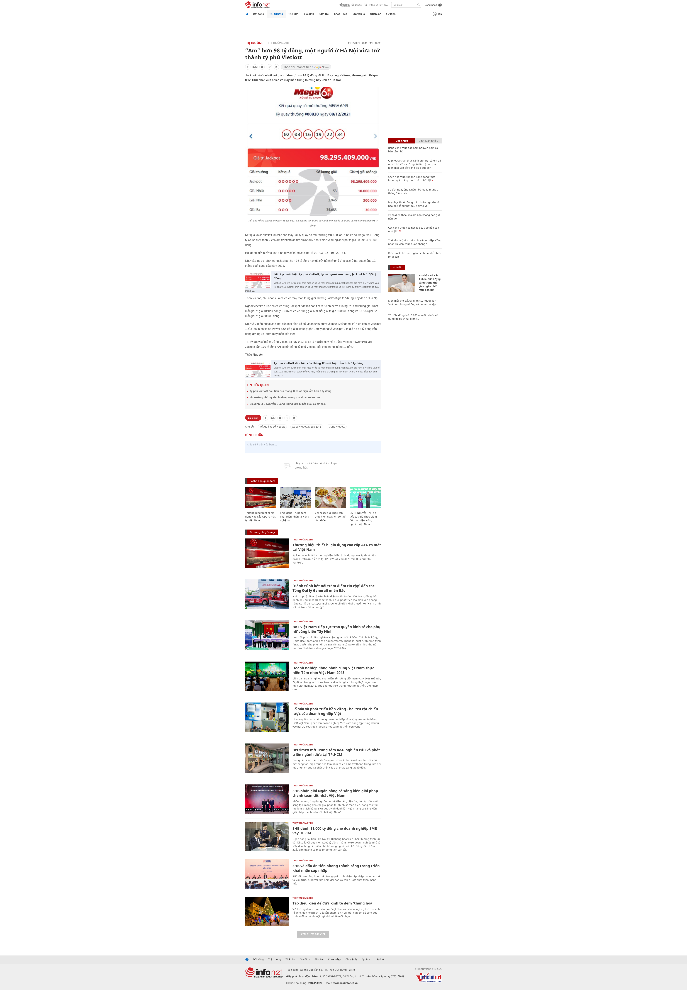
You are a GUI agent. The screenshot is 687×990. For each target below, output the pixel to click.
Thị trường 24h (278, 43)
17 (433, 180)
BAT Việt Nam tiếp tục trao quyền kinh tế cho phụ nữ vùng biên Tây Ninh (336, 629)
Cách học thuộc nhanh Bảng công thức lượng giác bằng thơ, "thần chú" (411, 178)
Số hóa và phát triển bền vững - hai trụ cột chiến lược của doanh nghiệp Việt (335, 711)
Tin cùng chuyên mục (263, 532)
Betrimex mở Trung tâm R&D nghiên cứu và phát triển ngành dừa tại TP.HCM (336, 752)
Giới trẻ (324, 14)
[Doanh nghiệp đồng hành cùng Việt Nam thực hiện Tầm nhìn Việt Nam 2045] (267, 676)
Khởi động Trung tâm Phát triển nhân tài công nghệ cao (294, 516)
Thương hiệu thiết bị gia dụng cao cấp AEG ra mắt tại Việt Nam (260, 516)
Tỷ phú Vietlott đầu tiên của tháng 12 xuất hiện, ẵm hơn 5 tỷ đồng (319, 363)
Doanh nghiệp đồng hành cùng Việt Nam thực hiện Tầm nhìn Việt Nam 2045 (333, 670)
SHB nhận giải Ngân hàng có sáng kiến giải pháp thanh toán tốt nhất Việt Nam (335, 793)
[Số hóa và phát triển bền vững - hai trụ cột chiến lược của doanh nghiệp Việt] (267, 717)
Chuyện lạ (359, 14)
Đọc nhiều (402, 140)
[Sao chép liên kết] (269, 67)
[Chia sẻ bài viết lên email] (262, 67)
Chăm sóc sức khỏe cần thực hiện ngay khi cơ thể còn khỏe (330, 516)
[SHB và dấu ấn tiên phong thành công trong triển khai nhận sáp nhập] (267, 874)
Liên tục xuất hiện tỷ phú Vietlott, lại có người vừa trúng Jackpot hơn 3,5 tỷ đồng (325, 276)
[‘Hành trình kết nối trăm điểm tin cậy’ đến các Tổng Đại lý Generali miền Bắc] (267, 594)
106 (398, 231)
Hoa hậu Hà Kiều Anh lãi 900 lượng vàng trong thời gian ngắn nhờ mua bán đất (430, 282)
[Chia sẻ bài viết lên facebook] (247, 67)
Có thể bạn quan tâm (262, 481)
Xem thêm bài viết (313, 934)
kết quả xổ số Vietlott (272, 426)
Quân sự (375, 14)
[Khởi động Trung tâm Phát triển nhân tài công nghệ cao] (295, 497)
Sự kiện (391, 14)
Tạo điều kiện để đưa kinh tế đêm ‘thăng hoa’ (333, 903)
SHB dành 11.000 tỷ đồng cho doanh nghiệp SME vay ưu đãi (335, 830)
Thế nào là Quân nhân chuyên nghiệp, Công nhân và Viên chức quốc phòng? (415, 242)
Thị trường (276, 14)
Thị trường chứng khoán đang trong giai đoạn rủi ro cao (285, 397)
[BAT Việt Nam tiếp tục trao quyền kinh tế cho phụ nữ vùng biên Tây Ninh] (267, 635)
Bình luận (253, 417)
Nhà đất (397, 267)
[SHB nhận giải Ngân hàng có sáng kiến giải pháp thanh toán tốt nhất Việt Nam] (267, 799)
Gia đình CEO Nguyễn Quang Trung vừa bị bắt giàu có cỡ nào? (288, 404)
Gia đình (309, 14)
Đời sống (258, 14)
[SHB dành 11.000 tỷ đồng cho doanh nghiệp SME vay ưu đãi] (267, 836)
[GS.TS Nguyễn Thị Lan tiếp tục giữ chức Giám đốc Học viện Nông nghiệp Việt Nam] (365, 497)
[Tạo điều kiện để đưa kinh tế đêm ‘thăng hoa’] (267, 911)
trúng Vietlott (337, 426)
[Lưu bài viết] (276, 67)
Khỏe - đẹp (340, 14)
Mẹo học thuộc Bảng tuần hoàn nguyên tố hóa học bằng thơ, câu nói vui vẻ (413, 204)
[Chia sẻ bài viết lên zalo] (255, 67)
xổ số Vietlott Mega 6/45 (306, 426)
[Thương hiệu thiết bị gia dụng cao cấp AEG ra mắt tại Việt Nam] (260, 497)
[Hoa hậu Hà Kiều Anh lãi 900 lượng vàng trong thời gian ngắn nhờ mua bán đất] (401, 283)
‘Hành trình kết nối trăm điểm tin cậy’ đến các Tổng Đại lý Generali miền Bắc (333, 588)
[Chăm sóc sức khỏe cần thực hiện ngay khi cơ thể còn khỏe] (330, 497)
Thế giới (293, 14)
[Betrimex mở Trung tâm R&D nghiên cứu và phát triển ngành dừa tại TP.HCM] (267, 758)
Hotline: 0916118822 (378, 4)
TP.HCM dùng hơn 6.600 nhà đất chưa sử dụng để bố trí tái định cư (413, 316)
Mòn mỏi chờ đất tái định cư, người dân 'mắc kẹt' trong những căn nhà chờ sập (412, 302)
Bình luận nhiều (428, 140)
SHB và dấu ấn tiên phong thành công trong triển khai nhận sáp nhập (336, 868)
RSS (439, 14)
